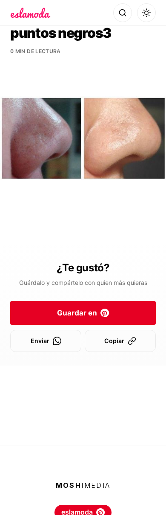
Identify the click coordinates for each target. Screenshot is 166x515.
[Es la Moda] (30, 12)
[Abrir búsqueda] (122, 12)
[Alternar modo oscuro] (146, 12)
